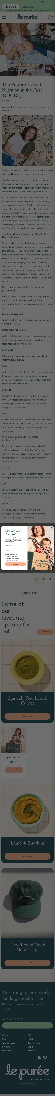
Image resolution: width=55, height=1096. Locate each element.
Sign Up (15, 564)
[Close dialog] (52, 528)
